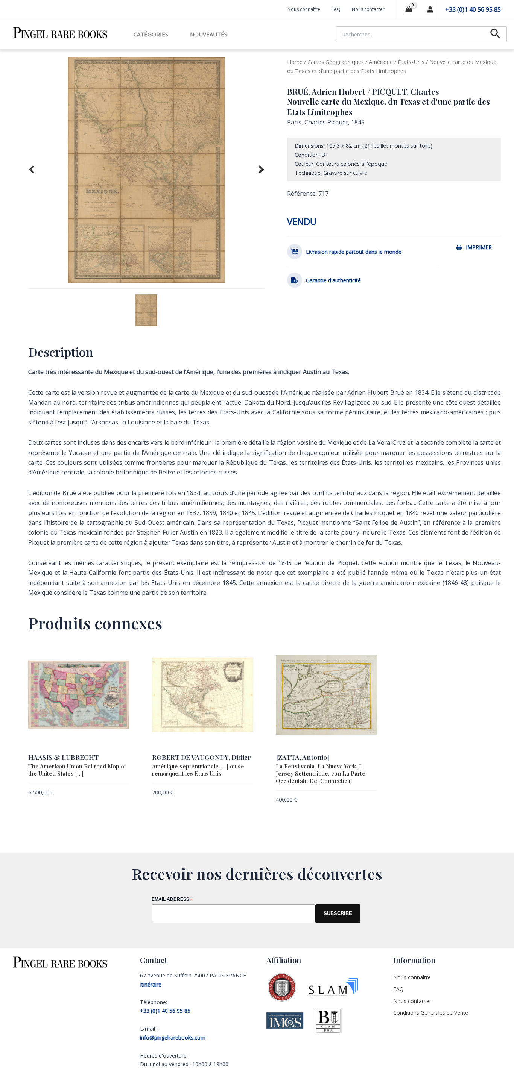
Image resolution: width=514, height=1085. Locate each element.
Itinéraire (150, 984)
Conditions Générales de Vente (430, 1012)
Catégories (151, 34)
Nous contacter (368, 9)
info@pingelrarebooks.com (172, 1037)
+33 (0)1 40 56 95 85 (473, 9)
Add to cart (114, 793)
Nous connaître (303, 9)
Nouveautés (208, 34)
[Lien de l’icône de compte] (430, 9)
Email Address (172, 900)
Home (295, 61)
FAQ (336, 9)
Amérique (381, 61)
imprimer (479, 247)
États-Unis (411, 61)
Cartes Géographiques (335, 61)
